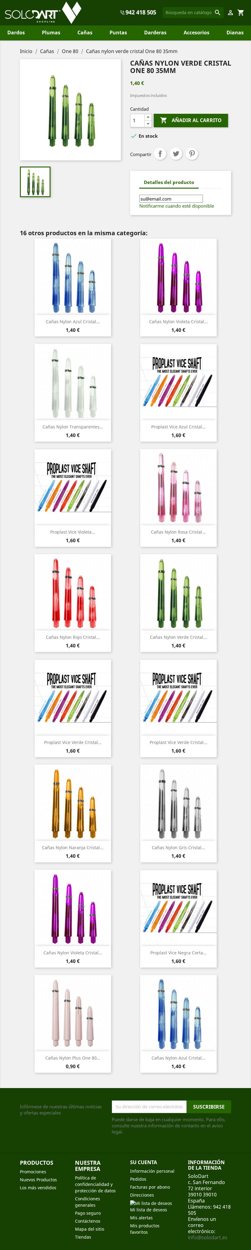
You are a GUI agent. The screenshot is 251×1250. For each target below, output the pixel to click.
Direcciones (142, 1195)
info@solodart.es (207, 1237)
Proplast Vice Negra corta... (178, 953)
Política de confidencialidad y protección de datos (95, 1184)
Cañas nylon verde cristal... (178, 637)
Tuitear (176, 154)
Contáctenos (87, 1221)
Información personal (152, 1171)
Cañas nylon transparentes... (73, 427)
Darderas (155, 32)
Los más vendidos (38, 1188)
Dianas (235, 32)
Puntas (118, 32)
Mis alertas (141, 1218)
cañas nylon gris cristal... (178, 847)
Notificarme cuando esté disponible (176, 206)
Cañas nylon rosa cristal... (178, 532)
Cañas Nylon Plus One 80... (72, 1058)
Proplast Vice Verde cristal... (73, 742)
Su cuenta (143, 1162)
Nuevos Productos (38, 1180)
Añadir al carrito (191, 120)
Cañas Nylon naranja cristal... (72, 847)
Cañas (84, 32)
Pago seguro (88, 1213)
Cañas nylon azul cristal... (73, 321)
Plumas (51, 32)
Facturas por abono (150, 1187)
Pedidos (138, 1179)
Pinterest (192, 154)
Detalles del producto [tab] (169, 182)
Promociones (33, 1172)
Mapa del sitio (89, 1229)
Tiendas (83, 1237)
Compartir (160, 154)
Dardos (16, 32)
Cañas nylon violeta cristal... (178, 321)
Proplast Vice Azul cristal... (178, 427)
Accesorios (196, 32)
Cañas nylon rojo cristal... (73, 637)
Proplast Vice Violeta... (72, 532)
